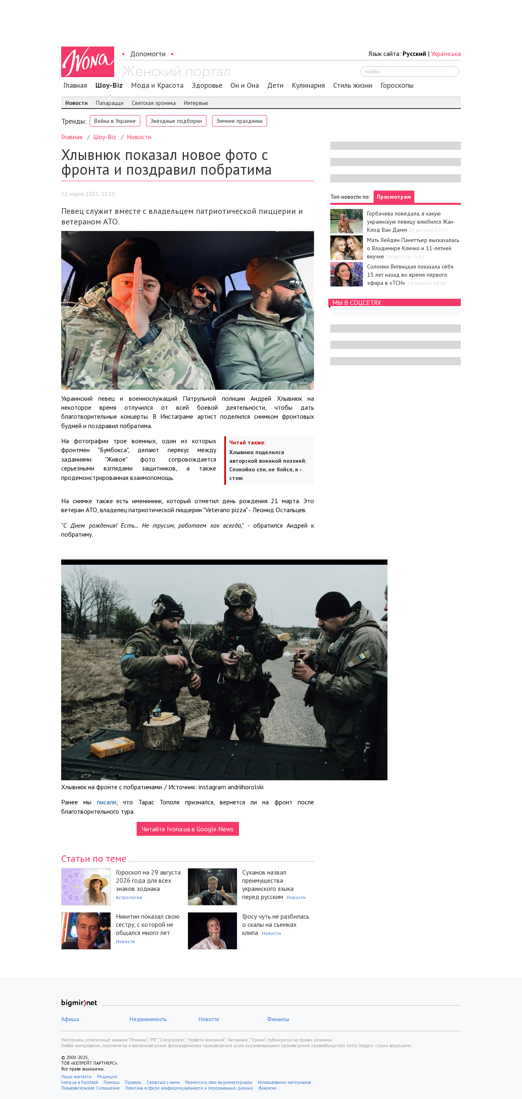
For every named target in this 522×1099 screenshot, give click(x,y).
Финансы (278, 1019)
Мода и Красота (157, 85)
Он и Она (244, 85)
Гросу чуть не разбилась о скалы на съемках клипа (275, 924)
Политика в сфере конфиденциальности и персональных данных (189, 1088)
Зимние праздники (240, 120)
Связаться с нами (163, 1082)
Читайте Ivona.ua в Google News (188, 829)
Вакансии (267, 1088)
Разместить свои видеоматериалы (218, 1082)
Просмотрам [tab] (394, 196)
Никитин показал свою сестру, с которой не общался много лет (147, 924)
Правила (133, 1082)
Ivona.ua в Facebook (79, 1082)
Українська (446, 53)
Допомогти (148, 53)
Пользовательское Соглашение (90, 1088)
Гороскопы (397, 85)
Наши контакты (76, 1076)
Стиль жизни (352, 85)
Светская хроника (154, 103)
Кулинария (308, 85)
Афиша (70, 1019)
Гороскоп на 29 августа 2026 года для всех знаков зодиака (148, 880)
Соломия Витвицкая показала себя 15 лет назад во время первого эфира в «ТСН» (410, 274)
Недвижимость (148, 1019)
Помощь (111, 1082)
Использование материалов (284, 1082)
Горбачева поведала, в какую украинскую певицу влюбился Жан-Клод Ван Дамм (411, 221)
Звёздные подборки (176, 120)
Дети (275, 85)
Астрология (129, 897)
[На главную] (176, 72)
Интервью (196, 103)
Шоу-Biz (109, 85)
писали (106, 802)
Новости (76, 103)
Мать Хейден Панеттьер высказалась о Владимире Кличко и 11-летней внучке (413, 248)
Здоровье (207, 85)
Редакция (107, 1076)
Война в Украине (115, 120)
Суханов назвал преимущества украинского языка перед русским (268, 884)
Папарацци (110, 103)
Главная (75, 85)
